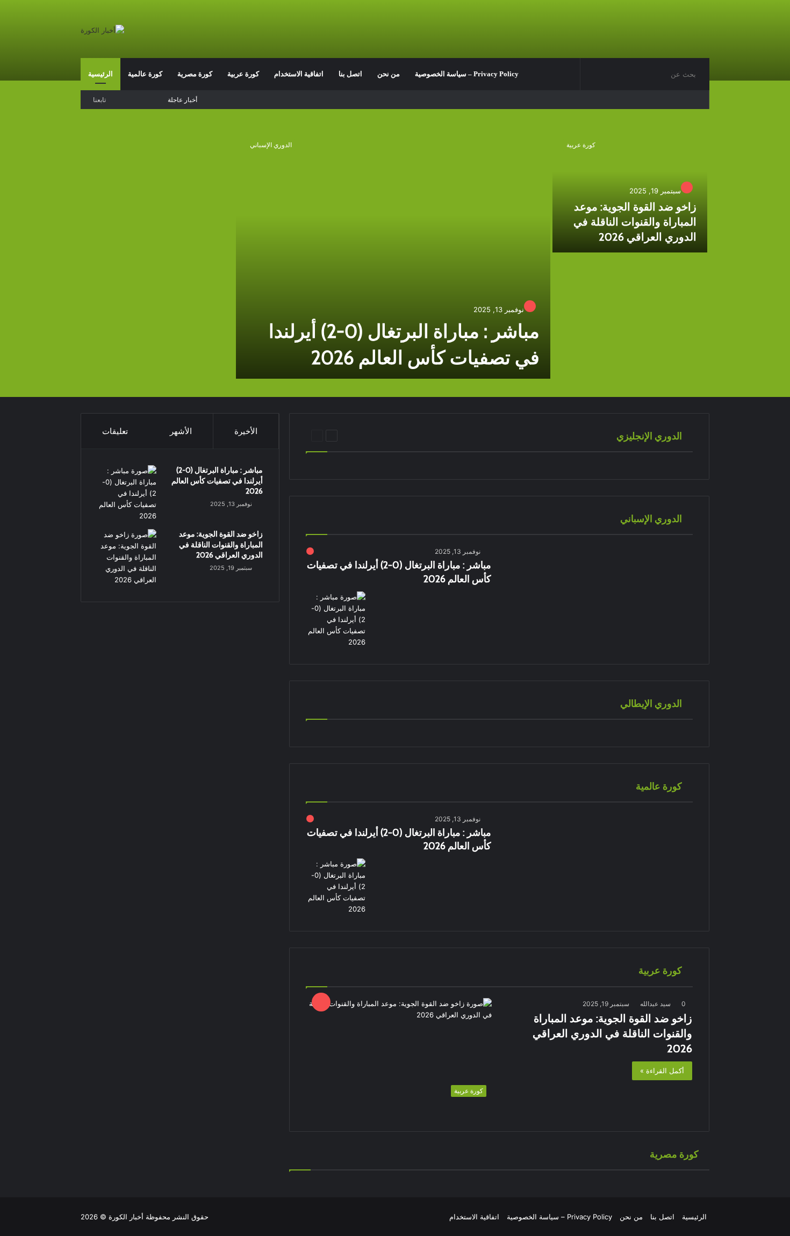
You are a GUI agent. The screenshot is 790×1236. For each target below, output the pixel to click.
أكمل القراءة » (662, 1070)
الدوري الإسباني (271, 145)
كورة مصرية (194, 74)
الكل (356, 435)
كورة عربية (243, 74)
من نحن (388, 74)
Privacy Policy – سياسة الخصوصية (467, 74)
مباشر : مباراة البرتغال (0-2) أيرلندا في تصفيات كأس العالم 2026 (217, 480)
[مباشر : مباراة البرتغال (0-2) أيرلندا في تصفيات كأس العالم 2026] (393, 253)
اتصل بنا (350, 74)
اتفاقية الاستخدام (299, 74)
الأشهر (181, 431)
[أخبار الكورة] (102, 30)
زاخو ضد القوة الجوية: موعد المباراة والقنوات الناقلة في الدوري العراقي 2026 (634, 221)
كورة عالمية (145, 74)
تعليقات (115, 431)
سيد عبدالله (655, 1004)
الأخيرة (245, 431)
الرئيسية (100, 74)
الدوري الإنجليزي (393, 435)
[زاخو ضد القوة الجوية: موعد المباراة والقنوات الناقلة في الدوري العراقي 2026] (630, 190)
